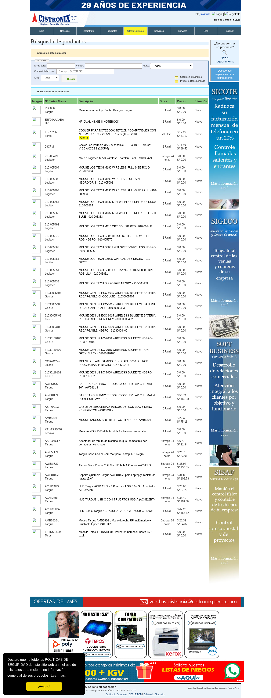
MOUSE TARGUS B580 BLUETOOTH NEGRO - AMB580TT (116, 420)
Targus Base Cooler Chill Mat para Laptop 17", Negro (111, 454)
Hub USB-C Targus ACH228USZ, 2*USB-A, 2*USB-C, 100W (115, 511)
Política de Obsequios (154, 694)
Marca (146, 65)
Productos (112, 31)
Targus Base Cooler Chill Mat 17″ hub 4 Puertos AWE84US (115, 465)
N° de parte (40, 65)
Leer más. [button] (58, 675)
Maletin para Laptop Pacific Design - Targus (105, 110)
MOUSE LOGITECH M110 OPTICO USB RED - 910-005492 (115, 226)
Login (219, 14)
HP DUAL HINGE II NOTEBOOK (99, 121)
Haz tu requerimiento (225, 59)
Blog (206, 31)
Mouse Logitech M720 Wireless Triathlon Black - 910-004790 (116, 158)
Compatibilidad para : (45, 71)
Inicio (41, 31)
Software (182, 31)
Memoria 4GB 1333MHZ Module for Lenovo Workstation (113, 431)
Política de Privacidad (116, 694)
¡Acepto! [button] (44, 686)
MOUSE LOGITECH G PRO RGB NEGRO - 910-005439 (113, 283)
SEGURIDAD (135, 694)
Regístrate (234, 14)
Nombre (80, 65)
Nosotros (65, 31)
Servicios (159, 31)
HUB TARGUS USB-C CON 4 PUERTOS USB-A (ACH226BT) (117, 499)
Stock (37, 78)
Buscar (71, 79)
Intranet (230, 31)
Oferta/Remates (135, 31)
